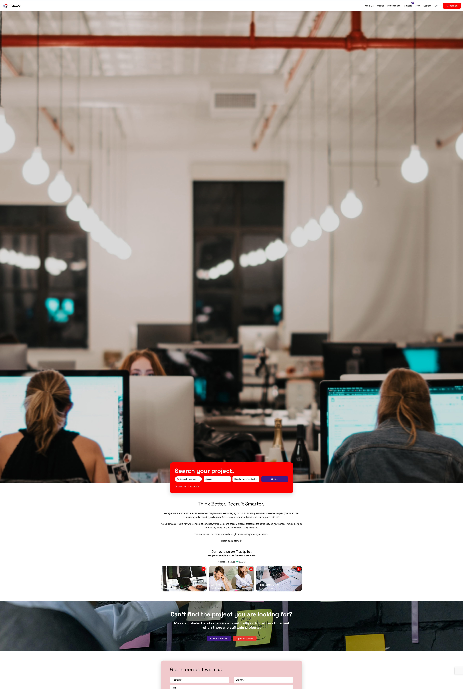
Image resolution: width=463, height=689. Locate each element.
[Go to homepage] (12, 5)
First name (176, 680)
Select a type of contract (244, 479)
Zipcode (208, 479)
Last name (240, 680)
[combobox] (437, 6)
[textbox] (437, 6)
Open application (245, 638)
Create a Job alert (219, 638)
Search (274, 479)
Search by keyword (188, 479)
